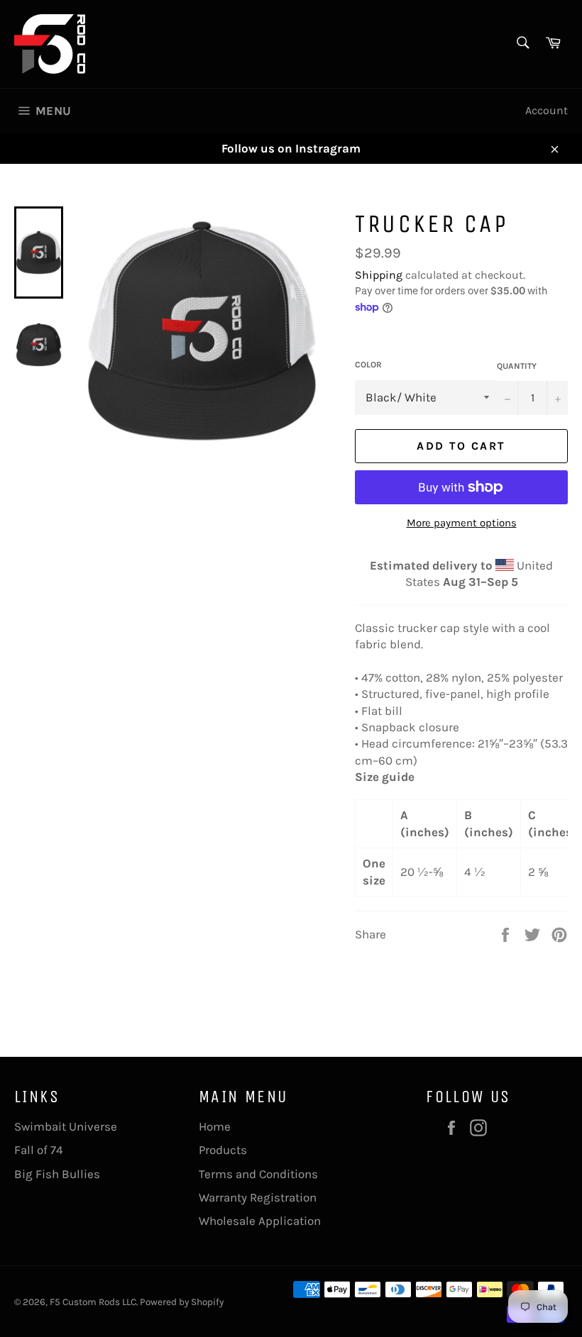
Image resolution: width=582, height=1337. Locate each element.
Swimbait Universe (65, 1126)
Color (368, 365)
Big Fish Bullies (57, 1174)
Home (215, 1126)
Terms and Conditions (258, 1174)
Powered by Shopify (182, 1302)
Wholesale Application (260, 1221)
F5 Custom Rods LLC (93, 1302)
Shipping (378, 275)
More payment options (462, 522)
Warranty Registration (258, 1197)
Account (546, 110)
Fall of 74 (38, 1150)
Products (223, 1150)
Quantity (517, 366)
